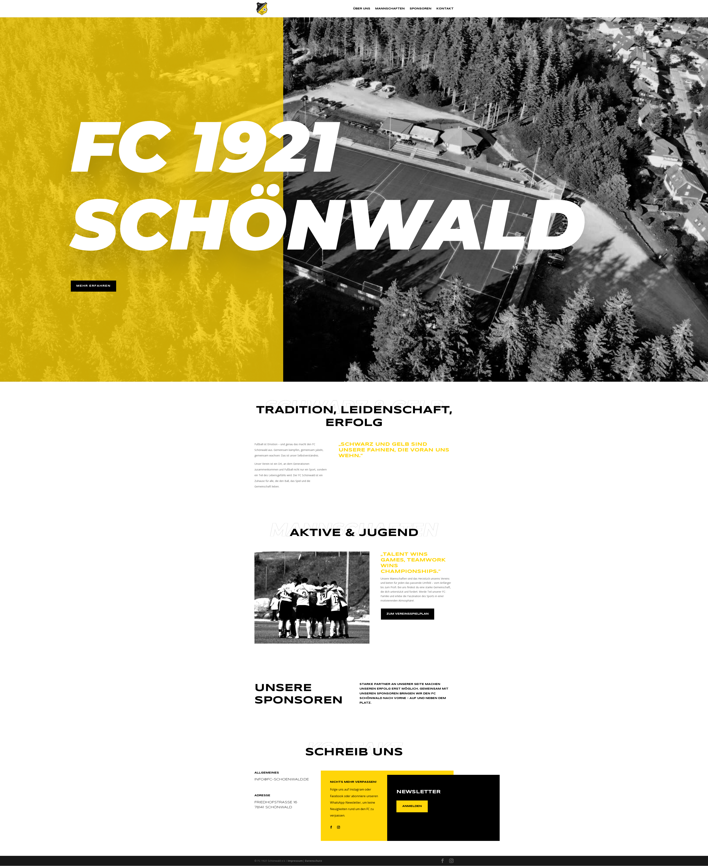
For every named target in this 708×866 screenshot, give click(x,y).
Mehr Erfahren (93, 286)
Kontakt (445, 8)
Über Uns (361, 8)
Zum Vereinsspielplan (407, 614)
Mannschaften (390, 8)
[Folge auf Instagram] (338, 827)
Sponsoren (420, 8)
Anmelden (412, 806)
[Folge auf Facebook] (331, 827)
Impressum (295, 860)
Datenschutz (313, 860)
